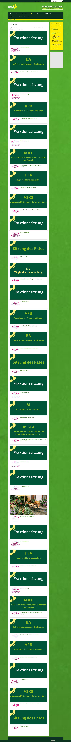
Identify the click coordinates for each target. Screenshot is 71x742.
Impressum (42, 1)
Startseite (11, 19)
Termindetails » (28, 42)
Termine (33, 13)
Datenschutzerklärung (65, 740)
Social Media (13, 17)
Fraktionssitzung (55, 29)
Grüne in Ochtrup (52, 7)
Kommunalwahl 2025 (42, 13)
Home (35, 1)
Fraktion (27, 13)
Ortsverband (19, 13)
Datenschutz (47, 1)
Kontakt (38, 1)
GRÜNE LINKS (21, 17)
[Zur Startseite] (12, 8)
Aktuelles (12, 13)
